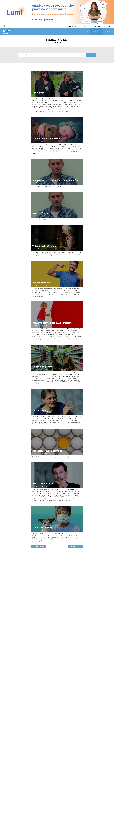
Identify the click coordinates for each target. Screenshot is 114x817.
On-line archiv (97, 31)
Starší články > (75, 546)
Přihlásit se (108, 31)
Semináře (97, 26)
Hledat (91, 55)
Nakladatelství (71, 26)
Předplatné (85, 31)
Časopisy (85, 26)
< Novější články (39, 546)
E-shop (109, 26)
